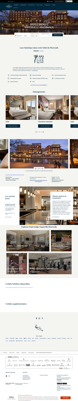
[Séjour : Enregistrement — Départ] (21, 35)
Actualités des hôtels (26, 377)
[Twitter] (9, 376)
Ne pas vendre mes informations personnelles (63, 379)
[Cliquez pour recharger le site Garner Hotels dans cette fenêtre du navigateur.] (39, 365)
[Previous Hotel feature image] (36, 168)
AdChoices (59, 376)
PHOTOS (16, 7)
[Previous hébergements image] (36, 131)
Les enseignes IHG (26, 376)
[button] (69, 1)
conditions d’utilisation (30, 398)
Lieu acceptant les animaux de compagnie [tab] (9, 209)
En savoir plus (55, 216)
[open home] (2, 352)
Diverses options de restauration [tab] (10, 205)
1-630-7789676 (15, 178)
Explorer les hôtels (26, 379)
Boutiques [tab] (8, 217)
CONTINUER (65, 397)
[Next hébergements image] (42, 131)
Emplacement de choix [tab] (10, 214)
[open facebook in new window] (36, 318)
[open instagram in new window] (38, 318)
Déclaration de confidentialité (62, 375)
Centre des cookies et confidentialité (64, 377)
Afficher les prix (57, 34)
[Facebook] (6, 376)
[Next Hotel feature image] (42, 168)
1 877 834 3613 (18, 384)
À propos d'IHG (25, 375)
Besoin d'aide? (11, 1)
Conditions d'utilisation (44, 375)
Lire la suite (35, 70)
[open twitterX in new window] (41, 318)
